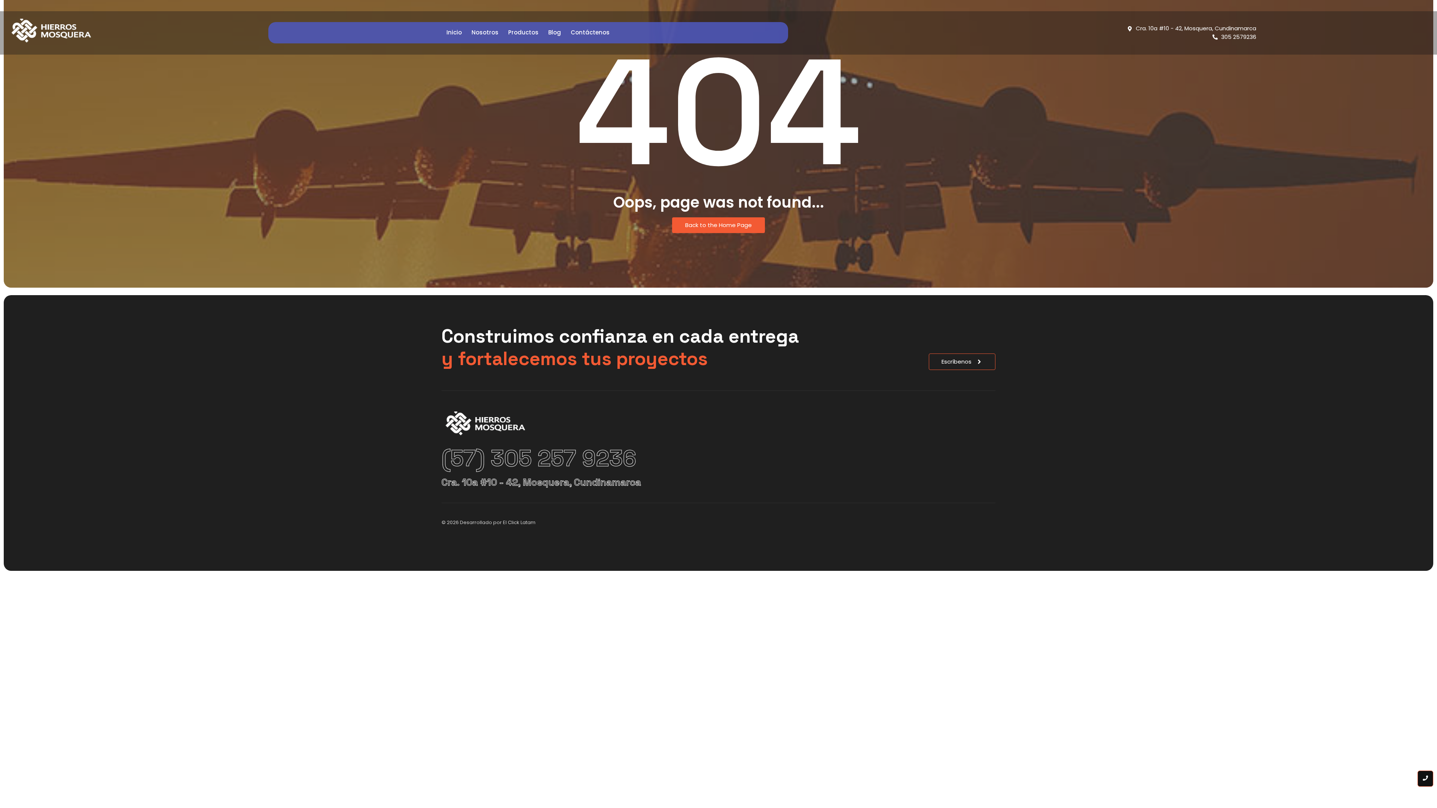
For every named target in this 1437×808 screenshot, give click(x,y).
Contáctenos (590, 32)
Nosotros (485, 32)
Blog (554, 32)
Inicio (454, 32)
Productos (523, 32)
